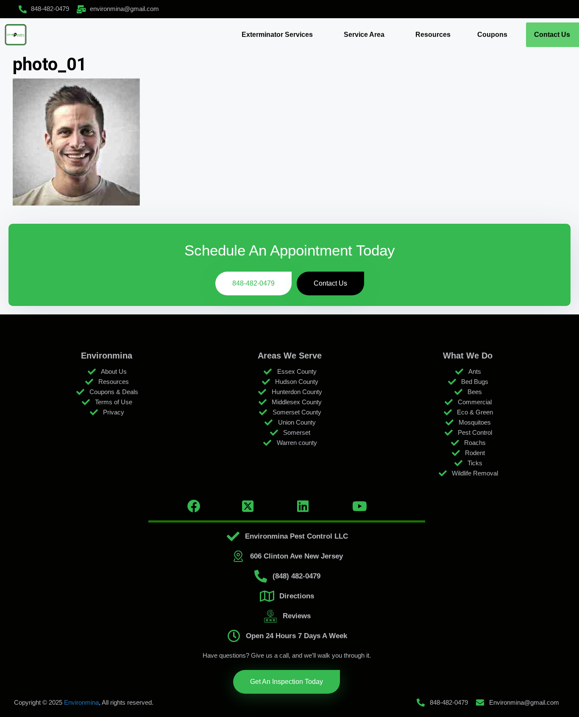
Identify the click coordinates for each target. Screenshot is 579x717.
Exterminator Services (277, 34)
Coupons (492, 34)
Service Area (364, 34)
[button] (279, 34)
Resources (433, 34)
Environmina (81, 702)
